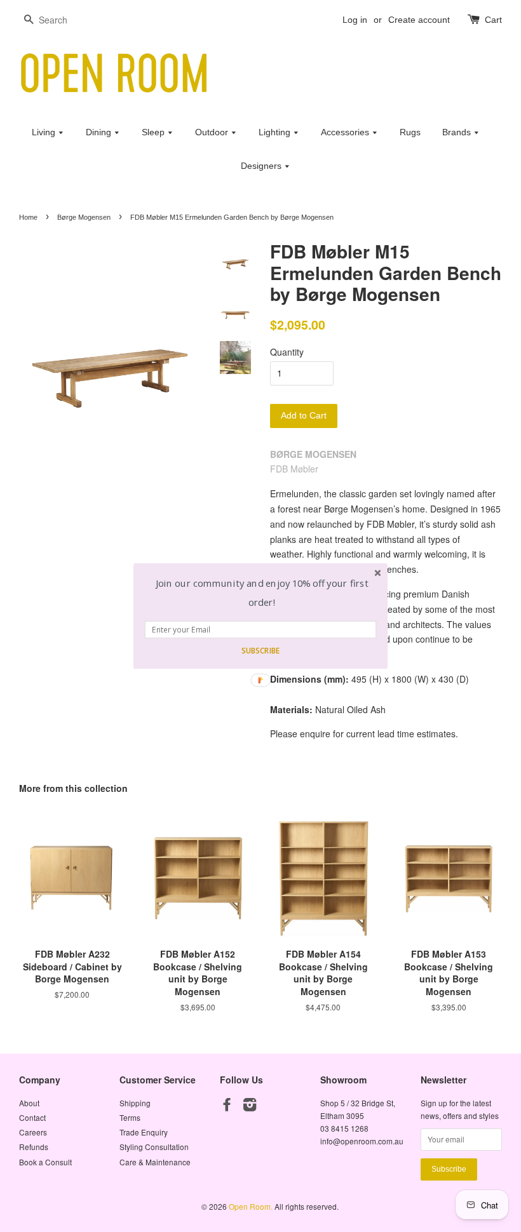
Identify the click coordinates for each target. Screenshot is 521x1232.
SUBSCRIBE (260, 650)
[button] (262, 593)
